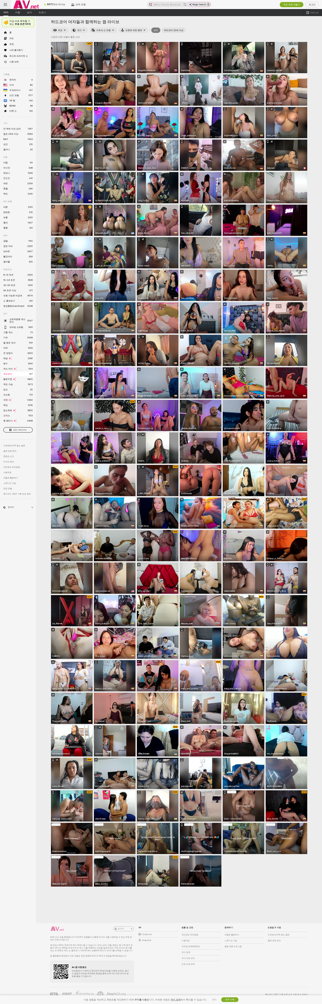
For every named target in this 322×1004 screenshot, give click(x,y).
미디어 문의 (8, 462)
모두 (156, 30)
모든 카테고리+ (20, 430)
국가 (79, 30)
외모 (60, 30)
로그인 (312, 4)
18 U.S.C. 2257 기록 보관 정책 (17, 494)
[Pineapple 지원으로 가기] (100, 994)
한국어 (121, 929)
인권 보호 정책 (188, 964)
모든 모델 (7, 488)
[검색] (185, 4)
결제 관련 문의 (9, 451)
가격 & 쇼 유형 (103, 30)
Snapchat (146, 940)
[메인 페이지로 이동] (26, 4)
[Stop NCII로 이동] (117, 994)
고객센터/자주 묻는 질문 (14, 445)
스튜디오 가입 (9, 483)
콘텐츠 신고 (8, 456)
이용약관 (7, 472)
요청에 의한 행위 (133, 30)
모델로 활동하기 (10, 478)
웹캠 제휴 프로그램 (233, 946)
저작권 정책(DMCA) (191, 946)
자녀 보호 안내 (188, 958)
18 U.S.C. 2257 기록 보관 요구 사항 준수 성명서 (286, 994)
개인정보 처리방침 (11, 467)
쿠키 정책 (186, 952)
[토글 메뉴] (5, 4)
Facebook (147, 934)
